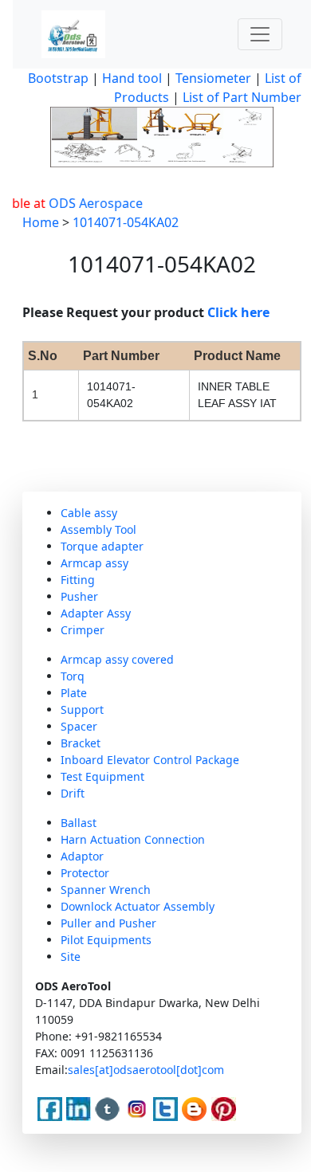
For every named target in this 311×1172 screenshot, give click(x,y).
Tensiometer (211, 78)
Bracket (80, 743)
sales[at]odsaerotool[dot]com (146, 1069)
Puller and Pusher (108, 923)
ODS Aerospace (90, 203)
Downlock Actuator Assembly (138, 906)
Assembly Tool (98, 529)
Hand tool (132, 78)
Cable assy (89, 512)
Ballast (78, 822)
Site (71, 956)
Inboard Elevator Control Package (150, 759)
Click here (238, 312)
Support (82, 709)
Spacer (79, 726)
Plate (74, 692)
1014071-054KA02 (126, 222)
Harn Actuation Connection (133, 839)
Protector (85, 872)
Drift (73, 793)
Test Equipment (102, 776)
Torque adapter (102, 546)
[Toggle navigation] (260, 34)
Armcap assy (94, 562)
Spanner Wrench (106, 889)
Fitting (78, 579)
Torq (73, 676)
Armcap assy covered (117, 659)
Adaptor (82, 856)
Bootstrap (58, 78)
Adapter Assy (96, 613)
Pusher (79, 596)
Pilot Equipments (106, 939)
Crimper (82, 629)
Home (40, 222)
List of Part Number (242, 97)
